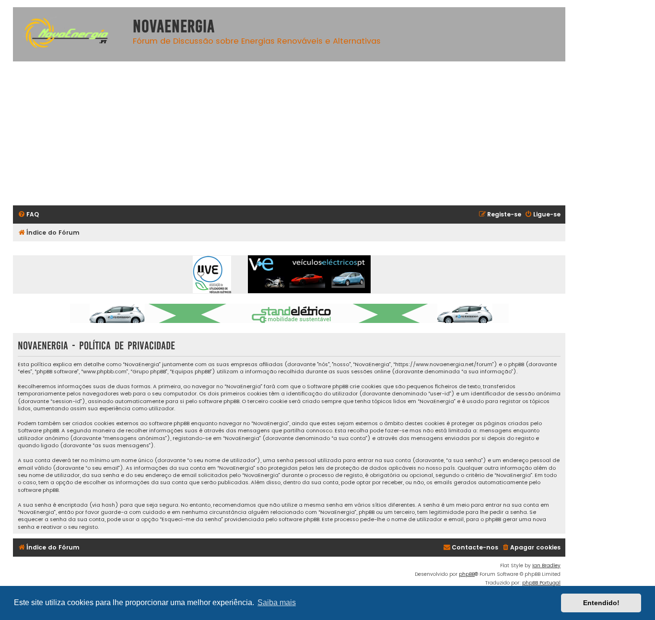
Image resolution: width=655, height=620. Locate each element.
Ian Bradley (546, 565)
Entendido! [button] (601, 603)
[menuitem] (28, 214)
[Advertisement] (289, 133)
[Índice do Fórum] (70, 34)
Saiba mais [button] (276, 602)
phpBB (467, 574)
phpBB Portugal (541, 582)
